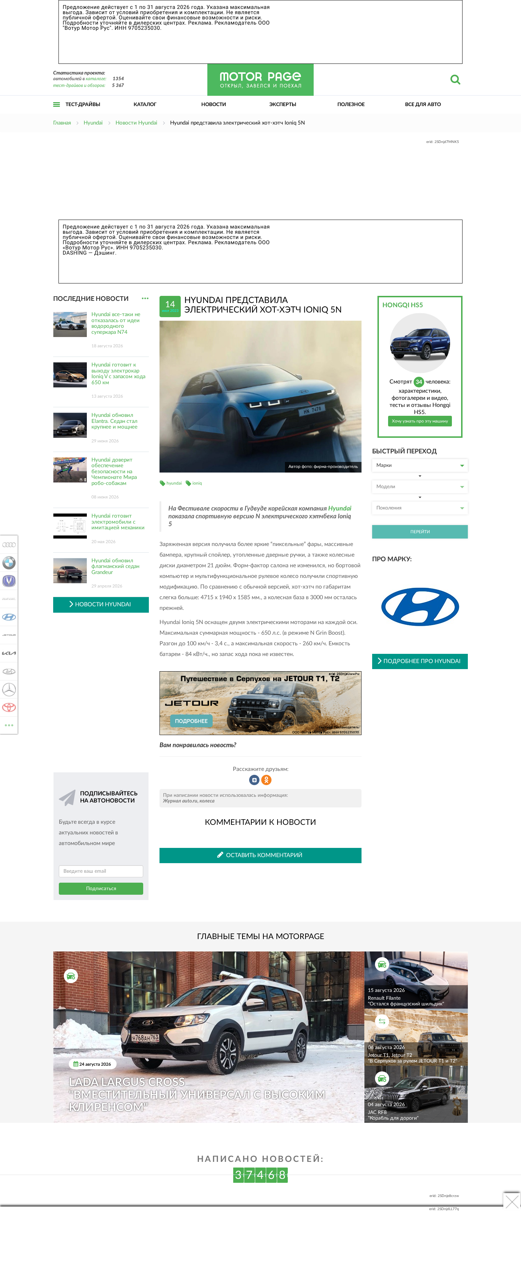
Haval (7, 599)
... (145, 298)
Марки (384, 465)
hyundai (174, 483)
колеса (207, 801)
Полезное (351, 104)
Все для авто (423, 104)
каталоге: (96, 79)
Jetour (7, 635)
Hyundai (339, 509)
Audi (7, 544)
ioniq (197, 483)
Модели (385, 486)
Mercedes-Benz (7, 689)
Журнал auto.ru (180, 801)
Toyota (7, 707)
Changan (7, 581)
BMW (7, 563)
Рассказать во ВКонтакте (254, 780)
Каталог (145, 104)
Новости (213, 104)
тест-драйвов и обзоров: (79, 85)
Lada (7, 671)
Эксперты (282, 104)
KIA (7, 653)
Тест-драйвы (83, 104)
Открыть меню (56, 112)
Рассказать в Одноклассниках (266, 780)
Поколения (389, 508)
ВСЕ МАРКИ (9, 723)
